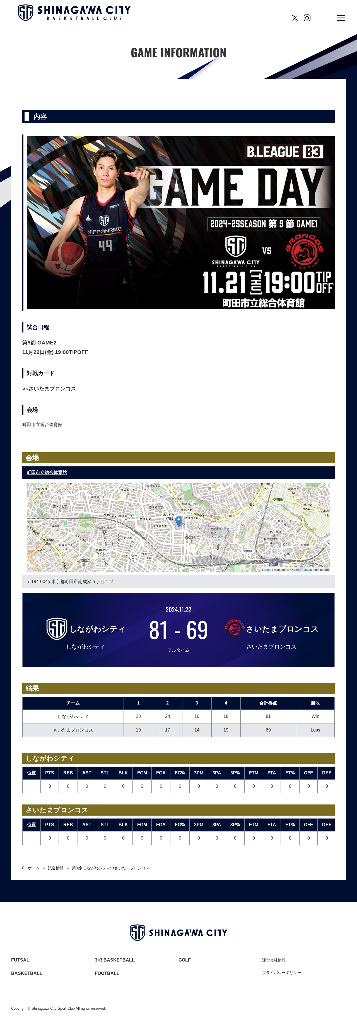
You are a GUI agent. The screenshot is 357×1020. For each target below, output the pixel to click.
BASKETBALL (26, 973)
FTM (253, 772)
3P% (235, 772)
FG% (180, 772)
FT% (290, 772)
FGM (142, 772)
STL (105, 772)
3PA (217, 772)
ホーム (34, 868)
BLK (123, 772)
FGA (161, 772)
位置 (31, 772)
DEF (326, 772)
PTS (49, 772)
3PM (198, 772)
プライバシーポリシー (281, 972)
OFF (308, 772)
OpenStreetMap (301, 569)
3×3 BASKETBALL (115, 960)
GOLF (184, 960)
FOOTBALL (107, 973)
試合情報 (56, 868)
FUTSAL (20, 960)
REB (68, 772)
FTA (271, 772)
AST (86, 772)
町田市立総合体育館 (47, 472)
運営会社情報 (274, 960)
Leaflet (266, 569)
